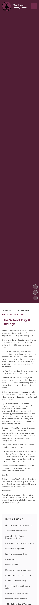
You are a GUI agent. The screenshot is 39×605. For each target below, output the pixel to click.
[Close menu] (34, 6)
